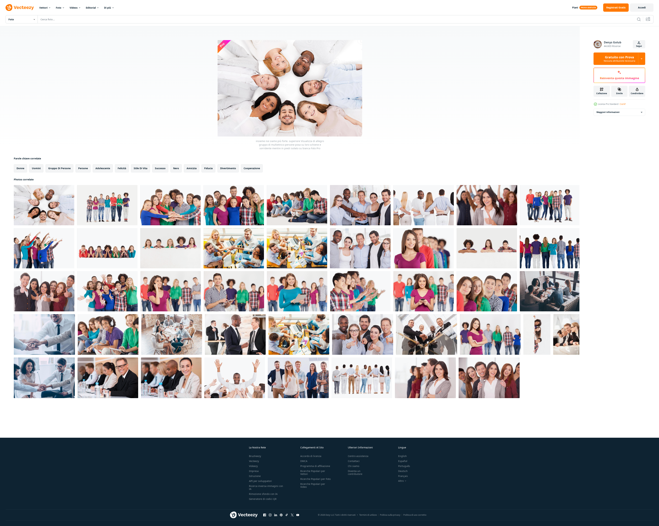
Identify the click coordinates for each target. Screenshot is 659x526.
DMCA (303, 461)
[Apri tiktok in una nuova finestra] (286, 514)
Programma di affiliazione (315, 466)
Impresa (254, 471)
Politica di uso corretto (414, 514)
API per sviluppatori (260, 481)
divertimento (228, 168)
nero (176, 168)
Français (403, 476)
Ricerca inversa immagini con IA (266, 487)
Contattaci (354, 461)
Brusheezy (255, 456)
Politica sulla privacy (390, 514)
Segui (639, 46)
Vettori (43, 7)
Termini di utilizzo (368, 514)
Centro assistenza (358, 456)
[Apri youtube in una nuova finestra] (297, 514)
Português (404, 466)
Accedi (642, 7)
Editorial (91, 7)
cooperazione (252, 168)
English (402, 456)
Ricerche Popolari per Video (312, 485)
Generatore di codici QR (263, 499)
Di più (107, 7)
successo (160, 168)
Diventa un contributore (355, 472)
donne (20, 168)
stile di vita (140, 168)
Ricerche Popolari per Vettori (312, 472)
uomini (36, 168)
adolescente (102, 168)
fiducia (208, 168)
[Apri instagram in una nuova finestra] (270, 514)
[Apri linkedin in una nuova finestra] (275, 514)
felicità (122, 168)
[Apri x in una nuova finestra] (292, 514)
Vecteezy (254, 461)
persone (83, 168)
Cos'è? (623, 104)
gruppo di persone (59, 168)
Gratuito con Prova (619, 58)
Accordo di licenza (310, 456)
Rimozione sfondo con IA (263, 494)
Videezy (253, 466)
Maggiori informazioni (608, 112)
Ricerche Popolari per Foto (315, 479)
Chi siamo (353, 466)
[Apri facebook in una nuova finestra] (264, 514)
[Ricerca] (639, 19)
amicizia (192, 168)
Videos (74, 7)
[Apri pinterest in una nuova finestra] (281, 514)
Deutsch (403, 471)
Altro (401, 481)
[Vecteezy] (20, 7)
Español (402, 461)
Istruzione (255, 476)
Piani (575, 7)
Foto (58, 7)
